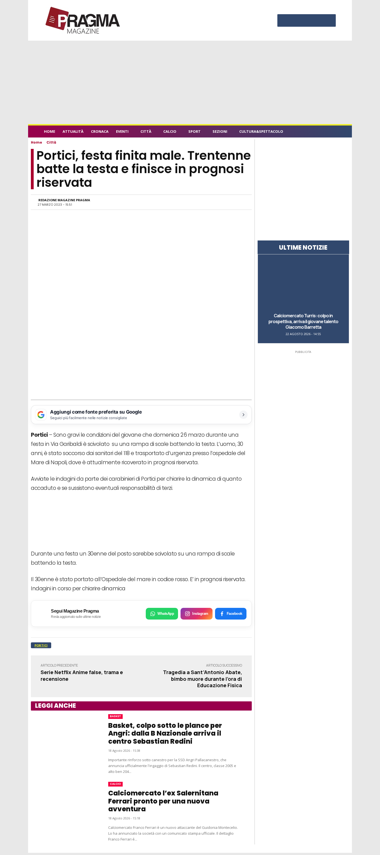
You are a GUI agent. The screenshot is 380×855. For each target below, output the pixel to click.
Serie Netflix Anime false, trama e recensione (82, 675)
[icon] (333, 132)
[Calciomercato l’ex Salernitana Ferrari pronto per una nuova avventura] (64, 809)
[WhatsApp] (187, 202)
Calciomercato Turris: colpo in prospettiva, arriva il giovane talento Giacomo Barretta (303, 321)
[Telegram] (213, 202)
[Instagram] (295, 21)
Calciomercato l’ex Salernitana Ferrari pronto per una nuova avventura (163, 801)
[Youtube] (329, 21)
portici (41, 645)
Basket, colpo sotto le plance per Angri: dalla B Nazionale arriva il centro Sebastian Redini (165, 733)
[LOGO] (83, 20)
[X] (318, 21)
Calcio (115, 784)
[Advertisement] (190, 82)
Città (51, 142)
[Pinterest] (306, 21)
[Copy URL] (226, 202)
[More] (239, 202)
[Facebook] (284, 21)
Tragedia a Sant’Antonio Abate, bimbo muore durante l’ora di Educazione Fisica (202, 679)
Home (36, 142)
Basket (115, 716)
